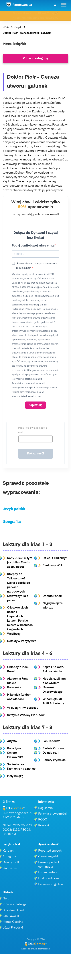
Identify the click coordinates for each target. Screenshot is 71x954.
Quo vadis (10, 868)
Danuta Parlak (52, 596)
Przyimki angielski (50, 884)
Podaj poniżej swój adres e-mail (33, 245)
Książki (18, 27)
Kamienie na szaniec (21, 769)
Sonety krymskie (54, 760)
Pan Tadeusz (51, 741)
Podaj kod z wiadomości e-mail (33, 430)
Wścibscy (14, 634)
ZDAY (6, 27)
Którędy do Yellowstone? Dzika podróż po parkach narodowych (18, 583)
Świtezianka (15, 764)
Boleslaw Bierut (13, 910)
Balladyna (14, 748)
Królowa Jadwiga (14, 904)
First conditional (49, 878)
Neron (7, 898)
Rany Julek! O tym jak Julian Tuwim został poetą (19, 563)
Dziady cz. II (51, 753)
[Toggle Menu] (63, 4)
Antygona (9, 856)
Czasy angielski (49, 856)
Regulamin (45, 808)
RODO (42, 819)
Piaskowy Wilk (53, 565)
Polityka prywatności (52, 813)
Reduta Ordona (53, 748)
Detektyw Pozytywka (21, 641)
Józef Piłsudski (13, 927)
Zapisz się (35, 405)
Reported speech (50, 850)
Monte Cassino (13, 922)
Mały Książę (15, 776)
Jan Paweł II (11, 916)
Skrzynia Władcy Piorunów (26, 715)
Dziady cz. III (11, 862)
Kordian (8, 850)
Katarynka (14, 687)
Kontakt (43, 825)
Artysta (12, 741)
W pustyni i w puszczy (22, 708)
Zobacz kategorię (35, 58)
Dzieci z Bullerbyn (55, 558)
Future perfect (47, 872)
